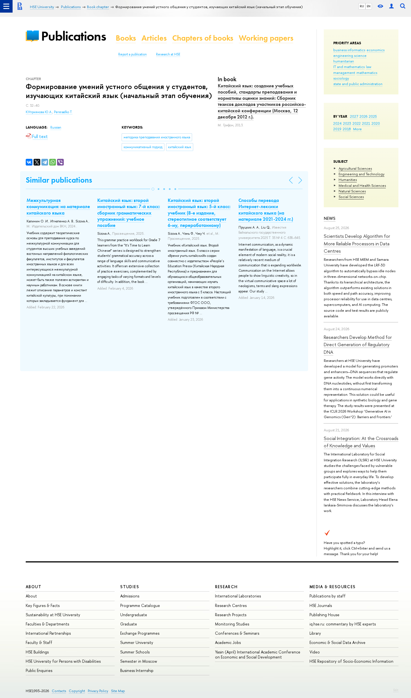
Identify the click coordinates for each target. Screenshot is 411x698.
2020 (376, 123)
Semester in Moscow (138, 661)
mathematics (366, 72)
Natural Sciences (352, 191)
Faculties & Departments (47, 624)
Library (315, 633)
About (33, 586)
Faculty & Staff (39, 642)
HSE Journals (321, 605)
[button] (153, 189)
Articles (154, 38)
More (357, 128)
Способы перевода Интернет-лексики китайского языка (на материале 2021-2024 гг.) (265, 209)
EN (368, 6)
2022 (357, 123)
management (344, 72)
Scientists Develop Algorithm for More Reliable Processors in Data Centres (357, 243)
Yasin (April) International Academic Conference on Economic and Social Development (257, 654)
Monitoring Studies (232, 624)
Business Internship (136, 670)
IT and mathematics (349, 66)
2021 (366, 123)
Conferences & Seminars (237, 633)
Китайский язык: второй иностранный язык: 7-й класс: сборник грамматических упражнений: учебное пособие (128, 212)
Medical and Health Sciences (362, 185)
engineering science (350, 55)
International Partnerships (48, 633)
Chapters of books (202, 38)
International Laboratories (238, 596)
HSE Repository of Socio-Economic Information (351, 661)
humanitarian (343, 61)
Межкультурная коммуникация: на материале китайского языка (58, 206)
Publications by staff (328, 596)
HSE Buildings (37, 652)
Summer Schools (135, 652)
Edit (395, 690)
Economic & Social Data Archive (337, 642)
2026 (363, 116)
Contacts (59, 690)
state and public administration (357, 83)
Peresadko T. (63, 112)
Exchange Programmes (139, 633)
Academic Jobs (228, 642)
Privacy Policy (98, 690)
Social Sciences (351, 196)
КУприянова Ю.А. (39, 112)
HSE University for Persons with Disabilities (63, 661)
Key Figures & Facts (43, 605)
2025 (373, 116)
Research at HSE (168, 54)
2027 (354, 116)
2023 (347, 123)
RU (362, 6)
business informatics (349, 49)
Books (126, 38)
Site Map (118, 690)
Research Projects (230, 614)
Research (226, 586)
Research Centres (231, 605)
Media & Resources (333, 586)
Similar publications (59, 180)
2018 (347, 128)
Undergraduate (133, 614)
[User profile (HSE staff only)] (391, 6)
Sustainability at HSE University (53, 614)
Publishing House (324, 614)
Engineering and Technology (361, 173)
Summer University (136, 642)
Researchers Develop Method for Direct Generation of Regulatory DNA (358, 344)
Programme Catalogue (140, 605)
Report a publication (132, 54)
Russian (55, 127)
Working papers (266, 38)
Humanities (348, 179)
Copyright (77, 690)
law (368, 66)
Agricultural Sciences (355, 168)
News (330, 218)
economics (375, 49)
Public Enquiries (39, 670)
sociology (341, 78)
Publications (73, 36)
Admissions (129, 596)
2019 (337, 128)
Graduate (128, 624)
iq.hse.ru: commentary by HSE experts (343, 624)
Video (315, 652)
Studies (129, 586)
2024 (337, 123)
